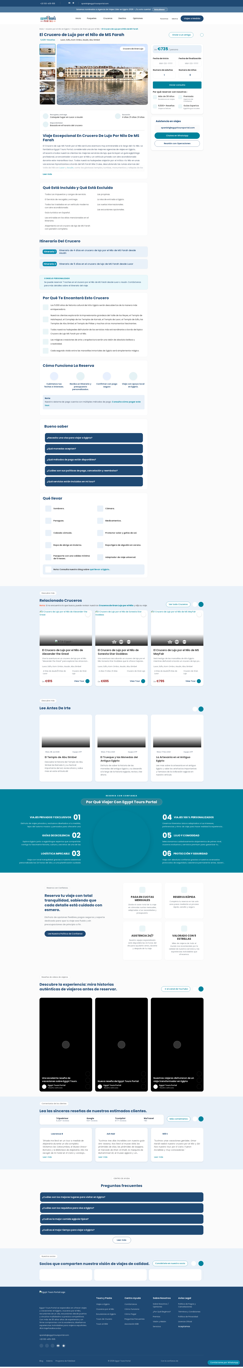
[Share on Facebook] (87, 1073)
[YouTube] (52, 1346)
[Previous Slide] (194, 604)
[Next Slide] (201, 604)
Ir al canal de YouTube (176, 988)
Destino (122, 18)
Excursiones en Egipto (106, 1314)
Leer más (47, 174)
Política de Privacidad (188, 1316)
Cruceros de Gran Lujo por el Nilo (86, 29)
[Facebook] (41, 1346)
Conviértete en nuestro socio (170, 1263)
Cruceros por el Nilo (105, 1309)
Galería (49, 1361)
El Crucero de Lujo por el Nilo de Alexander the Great (62, 652)
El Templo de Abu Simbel (61, 757)
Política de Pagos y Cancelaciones (187, 1305)
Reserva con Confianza (121, 796)
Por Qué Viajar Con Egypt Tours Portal (121, 801)
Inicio (78, 18)
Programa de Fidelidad (65, 1361)
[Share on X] (87, 1080)
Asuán (70, 167)
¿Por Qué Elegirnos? (162, 1311)
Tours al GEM (102, 1324)
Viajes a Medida (192, 18)
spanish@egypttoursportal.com (95, 3)
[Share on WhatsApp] (87, 1086)
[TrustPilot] (73, 3)
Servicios (157, 1326)
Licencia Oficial (185, 1321)
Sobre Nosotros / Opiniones (161, 1305)
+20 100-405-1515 (47, 3)
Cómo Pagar (130, 1314)
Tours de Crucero (104, 1319)
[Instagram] (47, 1346)
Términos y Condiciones (189, 1311)
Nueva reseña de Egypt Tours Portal (118, 1081)
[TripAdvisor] (69, 3)
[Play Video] (66, 1044)
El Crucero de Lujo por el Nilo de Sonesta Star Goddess (118, 652)
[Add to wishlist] (202, 35)
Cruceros (107, 18)
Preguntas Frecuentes (135, 1319)
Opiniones (138, 18)
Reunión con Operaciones (177, 143)
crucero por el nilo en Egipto (58, 29)
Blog (41, 1361)
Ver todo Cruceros (178, 604)
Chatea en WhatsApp (177, 135)
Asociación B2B (132, 1324)
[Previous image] (61, 74)
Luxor (62, 167)
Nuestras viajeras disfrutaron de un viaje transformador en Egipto (173, 1080)
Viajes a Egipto (103, 1304)
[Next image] (143, 74)
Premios (156, 1316)
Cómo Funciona (132, 1309)
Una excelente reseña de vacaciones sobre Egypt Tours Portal (59, 1081)
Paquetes (91, 18)
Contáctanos (131, 1304)
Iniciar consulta (177, 84)
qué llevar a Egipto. (100, 569)
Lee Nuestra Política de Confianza (65, 933)
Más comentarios (179, 1118)
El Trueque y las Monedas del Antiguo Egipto (119, 758)
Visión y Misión (159, 1321)
